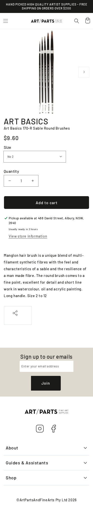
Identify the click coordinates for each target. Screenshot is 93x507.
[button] (5, 20)
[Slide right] (83, 72)
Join (45, 383)
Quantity (11, 171)
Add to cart (47, 202)
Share (18, 318)
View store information (28, 236)
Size (7, 147)
